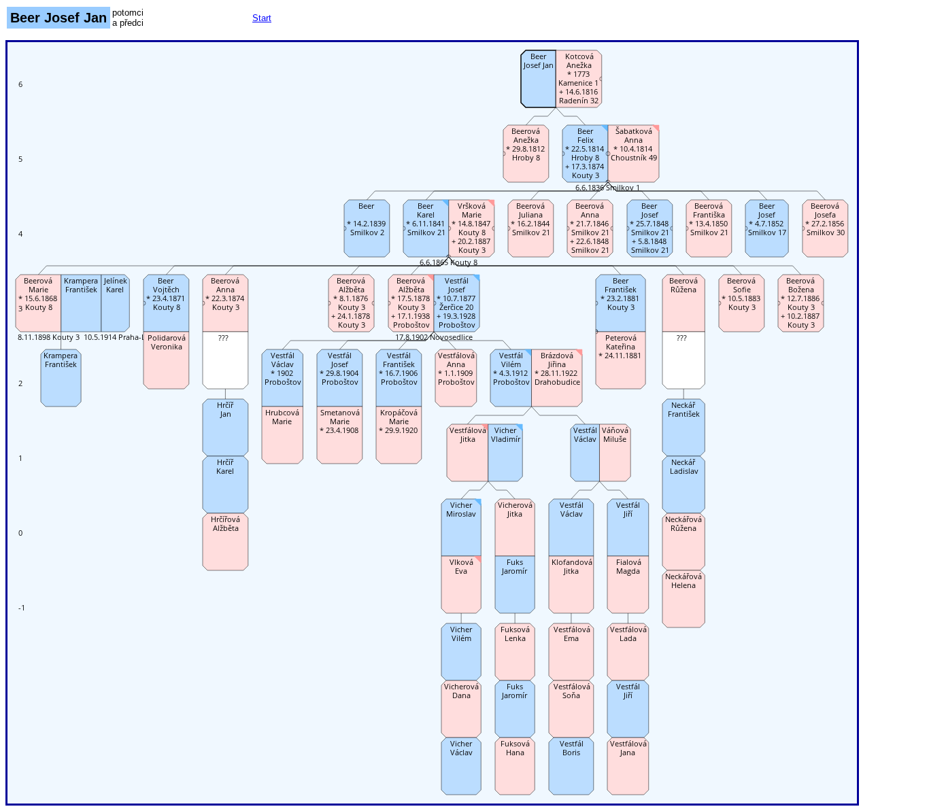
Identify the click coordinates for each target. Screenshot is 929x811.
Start (261, 18)
